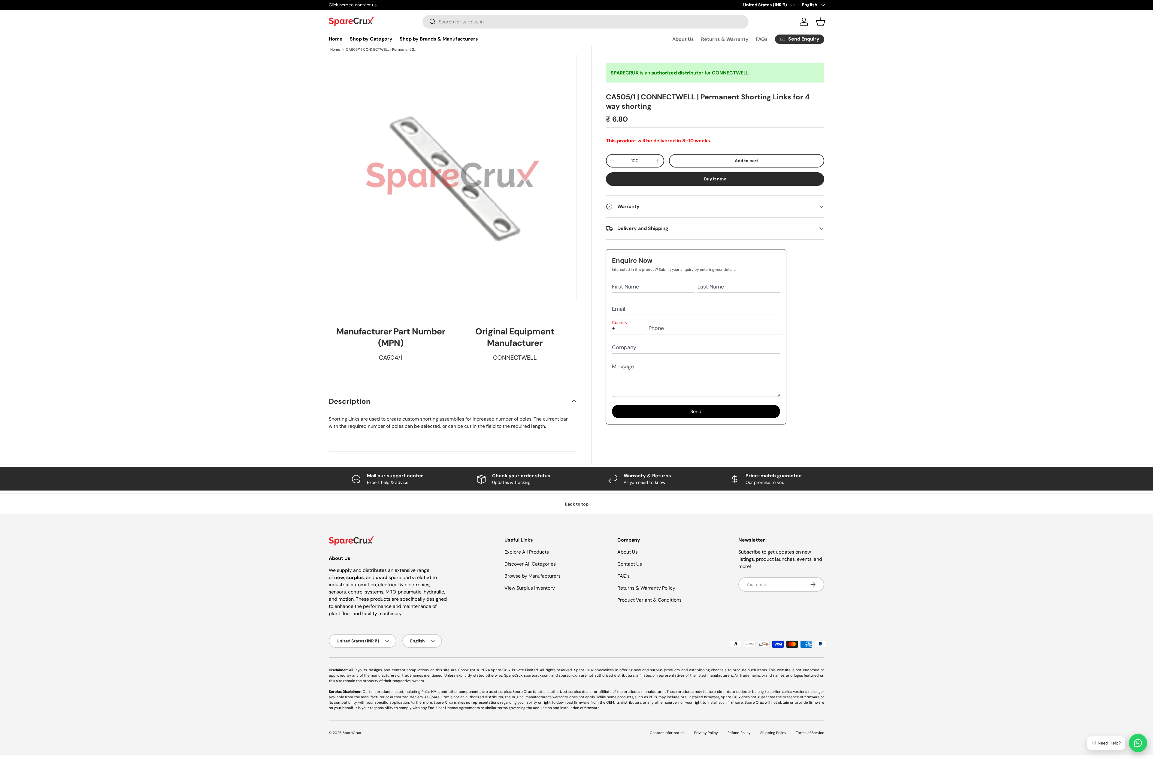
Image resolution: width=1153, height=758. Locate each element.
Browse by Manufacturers (532, 576)
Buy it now (715, 179)
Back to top (577, 504)
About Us (683, 39)
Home (336, 39)
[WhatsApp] (1138, 743)
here (343, 5)
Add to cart (746, 160)
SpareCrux (352, 732)
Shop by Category (371, 39)
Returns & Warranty (725, 39)
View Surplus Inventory (529, 588)
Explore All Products (526, 552)
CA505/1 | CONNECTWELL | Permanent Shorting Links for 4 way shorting (382, 49)
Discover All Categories (530, 564)
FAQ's (623, 576)
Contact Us (629, 564)
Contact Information (667, 732)
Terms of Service (810, 732)
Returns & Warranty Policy (646, 588)
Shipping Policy (773, 732)
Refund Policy (739, 732)
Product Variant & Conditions (649, 600)
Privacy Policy (706, 732)
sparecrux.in (569, 675)
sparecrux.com (536, 675)
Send (695, 411)
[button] (820, 21)
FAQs (762, 39)
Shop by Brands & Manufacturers (439, 39)
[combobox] (585, 22)
